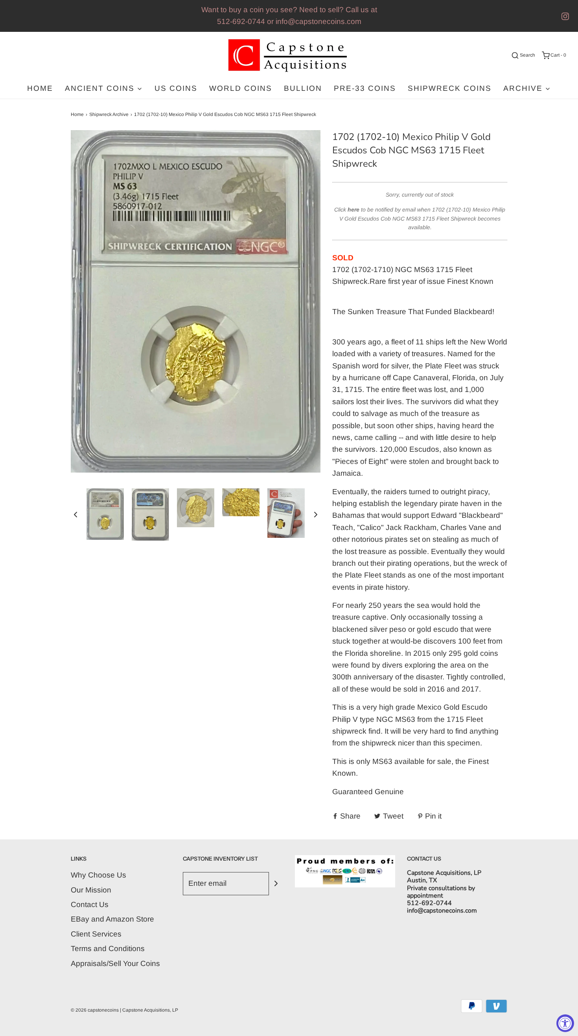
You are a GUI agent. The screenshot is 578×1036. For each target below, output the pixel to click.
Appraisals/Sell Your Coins (115, 963)
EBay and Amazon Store (112, 919)
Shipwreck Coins (449, 88)
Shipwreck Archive (109, 114)
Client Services (96, 934)
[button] (75, 514)
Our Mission (91, 890)
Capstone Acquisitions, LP (150, 1010)
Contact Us (90, 904)
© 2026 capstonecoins (95, 1010)
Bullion (303, 88)
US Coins (176, 88)
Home (40, 88)
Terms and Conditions (108, 948)
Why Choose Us (98, 875)
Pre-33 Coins (365, 88)
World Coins (240, 88)
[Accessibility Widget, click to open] (565, 1023)
